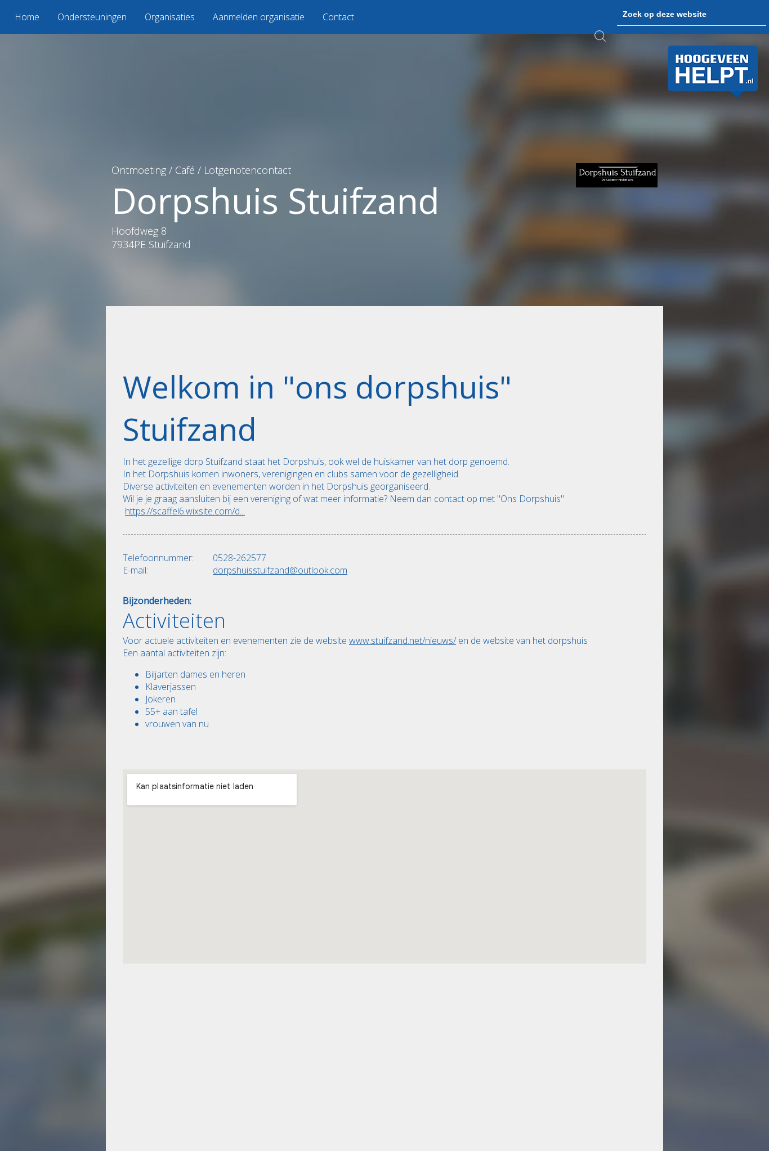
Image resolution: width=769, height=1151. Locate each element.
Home (27, 17)
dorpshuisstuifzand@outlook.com (280, 570)
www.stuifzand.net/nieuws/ (402, 640)
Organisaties (170, 17)
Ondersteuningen (92, 17)
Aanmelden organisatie (259, 17)
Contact (338, 17)
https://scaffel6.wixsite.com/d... (185, 511)
